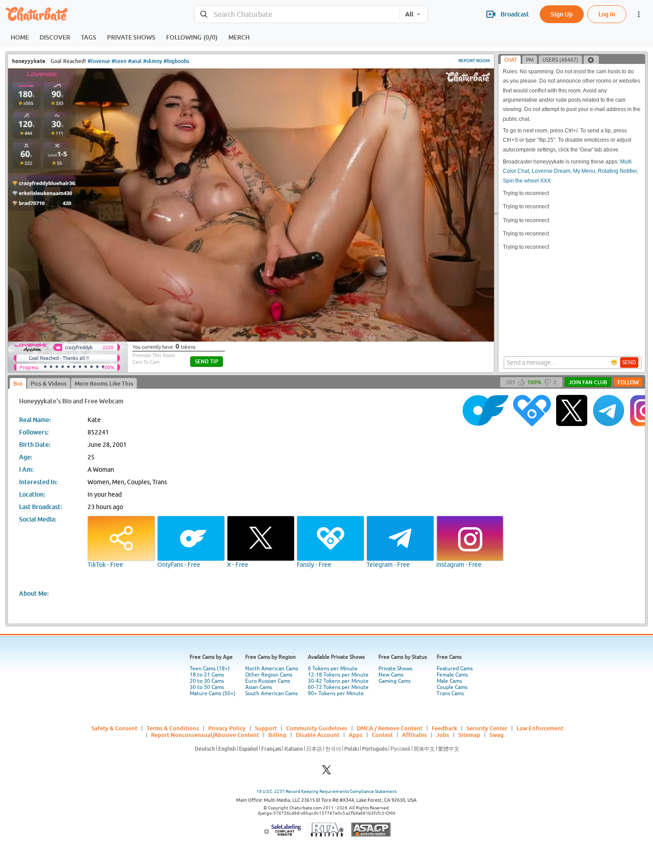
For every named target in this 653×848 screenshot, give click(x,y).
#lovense (99, 61)
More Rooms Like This (104, 383)
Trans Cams (450, 693)
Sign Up (562, 14)
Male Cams (449, 681)
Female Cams (452, 675)
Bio (18, 383)
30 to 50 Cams (207, 687)
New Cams (390, 675)
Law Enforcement (540, 728)
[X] (326, 772)
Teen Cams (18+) (210, 668)
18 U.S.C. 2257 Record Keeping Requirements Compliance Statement (326, 791)
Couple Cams (452, 687)
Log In (606, 14)
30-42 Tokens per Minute (338, 681)
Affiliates (414, 734)
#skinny (152, 61)
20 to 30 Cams (207, 681)
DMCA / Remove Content (389, 728)
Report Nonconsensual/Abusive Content (205, 734)
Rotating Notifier (617, 171)
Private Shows (395, 668)
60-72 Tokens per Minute (338, 687)
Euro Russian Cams (267, 681)
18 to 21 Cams (207, 675)
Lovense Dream (551, 171)
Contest (382, 734)
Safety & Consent (114, 728)
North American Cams (271, 668)
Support (266, 728)
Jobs (442, 734)
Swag (497, 734)
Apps (355, 734)
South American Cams (271, 693)
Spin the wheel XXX (527, 181)
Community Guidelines (316, 728)
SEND (629, 362)
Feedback (444, 728)
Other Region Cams (268, 675)
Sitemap (469, 734)
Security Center (486, 728)
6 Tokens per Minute (333, 668)
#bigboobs (176, 61)
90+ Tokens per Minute (336, 693)
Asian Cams (258, 687)
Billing (277, 734)
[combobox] (297, 14)
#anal (135, 61)
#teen (119, 61)
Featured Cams (455, 668)
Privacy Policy (227, 728)
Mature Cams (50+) (212, 693)
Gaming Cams (394, 681)
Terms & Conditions (173, 728)
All (409, 14)
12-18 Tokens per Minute (338, 675)
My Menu (584, 171)
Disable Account (317, 734)
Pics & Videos (49, 383)
